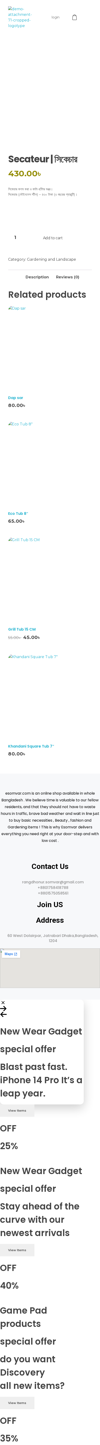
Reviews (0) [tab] (67, 277)
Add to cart (53, 238)
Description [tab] (37, 277)
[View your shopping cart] (75, 17)
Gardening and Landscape (51, 259)
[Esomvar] (20, 17)
